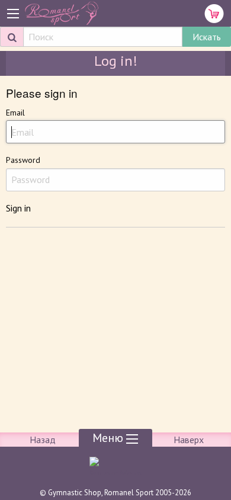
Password (23, 160)
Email (15, 112)
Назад (43, 439)
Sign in (18, 208)
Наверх (189, 439)
